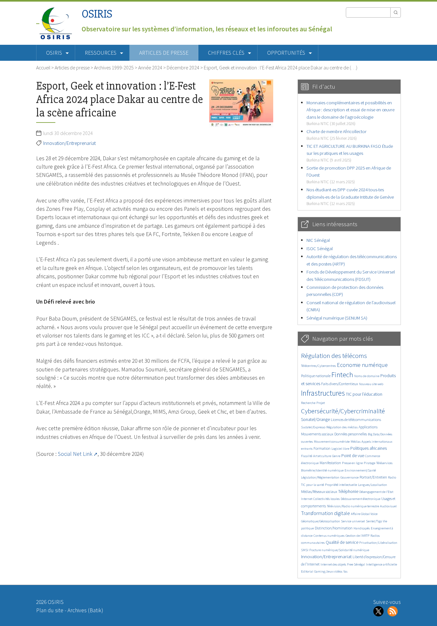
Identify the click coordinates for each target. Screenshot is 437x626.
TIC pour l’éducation (364, 394)
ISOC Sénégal (319, 248)
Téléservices (384, 463)
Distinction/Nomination (334, 528)
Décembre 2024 (183, 67)
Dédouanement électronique (360, 499)
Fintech (342, 374)
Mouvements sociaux (317, 434)
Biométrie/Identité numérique (322, 470)
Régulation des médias (342, 427)
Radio (392, 477)
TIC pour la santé (312, 485)
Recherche (308, 403)
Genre (336, 456)
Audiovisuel (388, 506)
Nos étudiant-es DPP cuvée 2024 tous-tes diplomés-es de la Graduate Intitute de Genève (350, 196)
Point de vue (352, 455)
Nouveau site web (371, 384)
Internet (306, 499)
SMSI (304, 550)
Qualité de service (342, 542)
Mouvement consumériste (332, 442)
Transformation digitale (325, 513)
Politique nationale (315, 375)
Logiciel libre (340, 449)
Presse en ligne (352, 463)
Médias (356, 442)
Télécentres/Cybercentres (318, 366)
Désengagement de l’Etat (376, 492)
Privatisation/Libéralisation (378, 543)
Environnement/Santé (360, 470)
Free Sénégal (356, 564)
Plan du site (49, 610)
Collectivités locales (326, 499)
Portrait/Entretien (373, 477)
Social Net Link (75, 453)
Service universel (353, 521)
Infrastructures (323, 393)
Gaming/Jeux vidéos (328, 571)
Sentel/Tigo (374, 521)
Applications (368, 426)
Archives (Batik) (85, 610)
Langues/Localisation (372, 485)
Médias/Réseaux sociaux (319, 491)
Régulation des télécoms (334, 355)
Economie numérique (362, 364)
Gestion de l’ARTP (357, 536)
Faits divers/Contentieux (339, 383)
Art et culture (322, 456)
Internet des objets (333, 564)
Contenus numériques (329, 536)
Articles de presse (163, 52)
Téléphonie (348, 491)
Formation (322, 448)
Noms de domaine (366, 376)
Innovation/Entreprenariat (69, 143)
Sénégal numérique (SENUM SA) (336, 318)
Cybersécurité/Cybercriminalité (343, 411)
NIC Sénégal (318, 240)
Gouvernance (349, 477)
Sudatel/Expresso (313, 427)
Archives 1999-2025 (114, 67)
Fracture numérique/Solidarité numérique (339, 550)
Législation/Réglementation (320, 477)
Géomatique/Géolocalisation (320, 521)
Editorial (307, 571)
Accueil (43, 67)
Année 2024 (150, 67)
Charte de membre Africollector (336, 134)
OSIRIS (97, 14)
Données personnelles (350, 434)
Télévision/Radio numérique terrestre (353, 506)
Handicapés (362, 528)
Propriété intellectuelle (341, 485)
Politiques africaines (368, 448)
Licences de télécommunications (356, 419)
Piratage (369, 463)
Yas (345, 571)
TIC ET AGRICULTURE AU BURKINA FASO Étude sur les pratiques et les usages (349, 153)
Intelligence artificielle (381, 564)
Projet (320, 403)
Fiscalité (306, 456)
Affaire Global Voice (364, 514)
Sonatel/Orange (315, 419)
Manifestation (330, 462)
